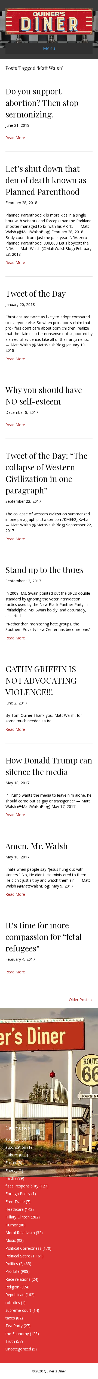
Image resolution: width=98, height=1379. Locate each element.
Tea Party (14, 1325)
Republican (14, 1294)
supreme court (18, 1310)
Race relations (17, 1279)
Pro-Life (12, 1271)
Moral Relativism (20, 1232)
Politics (11, 1263)
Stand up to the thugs (44, 569)
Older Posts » (81, 999)
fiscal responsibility (21, 1186)
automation (15, 1147)
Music (10, 1240)
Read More (15, 137)
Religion (12, 1287)
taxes (10, 1318)
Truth (10, 1341)
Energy (11, 1170)
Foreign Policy (17, 1193)
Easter (11, 1162)
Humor (11, 1225)
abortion (12, 1139)
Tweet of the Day (35, 293)
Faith (9, 1178)
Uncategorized (18, 1349)
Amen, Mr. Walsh (36, 845)
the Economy (17, 1333)
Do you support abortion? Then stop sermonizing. (41, 103)
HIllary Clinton (17, 1217)
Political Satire (17, 1256)
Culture (11, 1155)
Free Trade (15, 1201)
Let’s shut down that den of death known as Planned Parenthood (45, 180)
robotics (12, 1302)
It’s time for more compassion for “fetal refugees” (43, 937)
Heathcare (14, 1209)
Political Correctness (23, 1248)
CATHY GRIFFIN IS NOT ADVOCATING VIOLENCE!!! (40, 680)
